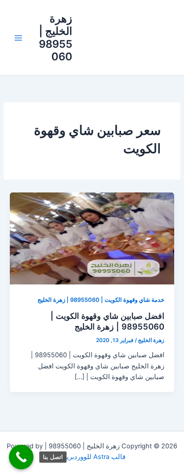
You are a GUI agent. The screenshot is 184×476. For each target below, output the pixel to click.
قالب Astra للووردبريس (92, 457)
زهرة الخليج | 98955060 (55, 37)
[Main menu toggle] (18, 38)
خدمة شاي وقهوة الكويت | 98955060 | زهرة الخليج (101, 299)
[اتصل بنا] (21, 457)
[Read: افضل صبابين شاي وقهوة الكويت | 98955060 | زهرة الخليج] (92, 238)
